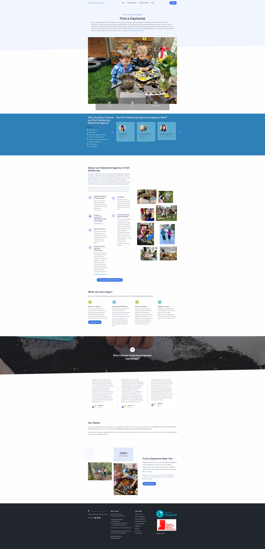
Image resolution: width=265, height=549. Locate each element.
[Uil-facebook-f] (88, 518)
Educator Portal (160, 533)
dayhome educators (94, 180)
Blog (152, 3)
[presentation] (112, 132)
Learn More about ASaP (100, 274)
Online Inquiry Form (95, 322)
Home (123, 3)
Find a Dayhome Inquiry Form (135, 30)
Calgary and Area (115, 538)
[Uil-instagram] (91, 518)
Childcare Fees (98, 223)
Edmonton (102, 174)
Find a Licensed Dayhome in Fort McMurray (109, 280)
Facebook (151, 475)
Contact (173, 3)
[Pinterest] (99, 518)
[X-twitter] (93, 518)
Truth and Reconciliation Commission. (121, 189)
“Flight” (97, 182)
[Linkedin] (97, 518)
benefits (93, 26)
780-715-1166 (147, 472)
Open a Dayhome (144, 3)
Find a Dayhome (131, 3)
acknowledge (99, 191)
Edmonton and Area (116, 536)
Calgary (92, 176)
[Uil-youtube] (95, 518)
